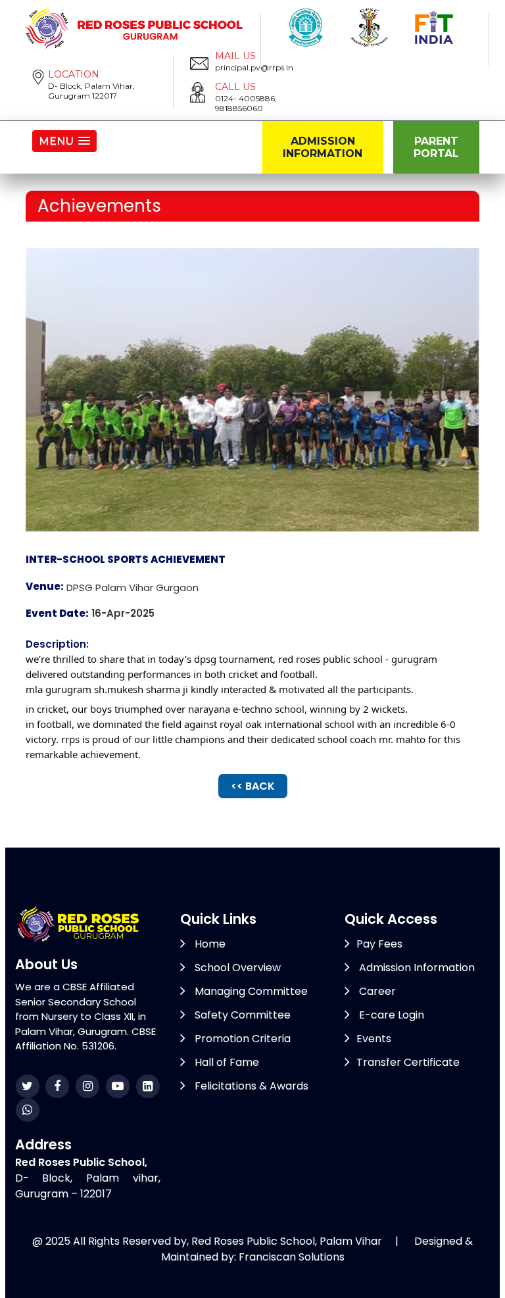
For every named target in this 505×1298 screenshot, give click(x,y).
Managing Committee (250, 991)
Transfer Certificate (408, 1062)
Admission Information (322, 147)
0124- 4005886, (246, 98)
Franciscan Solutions (292, 1256)
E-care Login (390, 1014)
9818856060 (239, 108)
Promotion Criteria (241, 1038)
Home (209, 943)
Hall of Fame (225, 1062)
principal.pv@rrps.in (254, 67)
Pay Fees (379, 943)
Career (376, 991)
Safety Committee (241, 1014)
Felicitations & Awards (250, 1086)
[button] (64, 141)
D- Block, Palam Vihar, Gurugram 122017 (91, 91)
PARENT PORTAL (436, 147)
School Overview (236, 967)
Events (373, 1038)
